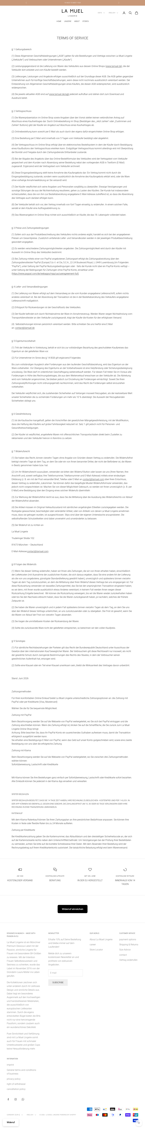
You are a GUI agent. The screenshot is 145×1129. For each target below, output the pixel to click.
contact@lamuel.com (93, 479)
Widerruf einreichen (72, 909)
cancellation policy (16, 1089)
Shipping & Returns (128, 944)
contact (123, 955)
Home (58, 21)
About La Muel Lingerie (101, 939)
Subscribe (58, 982)
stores (85, 21)
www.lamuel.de (113, 66)
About (77, 21)
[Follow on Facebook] (8, 1099)
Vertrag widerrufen (128, 960)
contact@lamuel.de (25, 328)
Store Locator (96, 949)
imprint (10, 1064)
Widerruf (11, 1122)
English (112, 13)
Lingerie (67, 21)
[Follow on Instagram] (15, 1099)
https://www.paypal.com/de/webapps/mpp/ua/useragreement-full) (45, 273)
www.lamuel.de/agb (59, 94)
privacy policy (14, 1079)
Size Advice (125, 949)
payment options (127, 939)
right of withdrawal (16, 1084)
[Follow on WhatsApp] (23, 1099)
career (93, 944)
